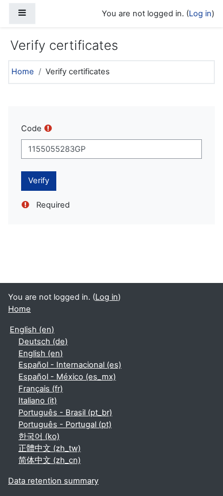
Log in (200, 13)
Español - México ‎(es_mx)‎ (67, 377)
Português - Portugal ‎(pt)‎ (65, 424)
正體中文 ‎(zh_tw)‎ (49, 448)
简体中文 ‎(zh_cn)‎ (49, 460)
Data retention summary (53, 481)
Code (31, 128)
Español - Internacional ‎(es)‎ (69, 365)
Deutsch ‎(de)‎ (43, 341)
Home (22, 71)
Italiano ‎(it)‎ (37, 400)
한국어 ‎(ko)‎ (39, 436)
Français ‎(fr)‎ (40, 389)
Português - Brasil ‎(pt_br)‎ (65, 412)
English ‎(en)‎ (32, 329)
